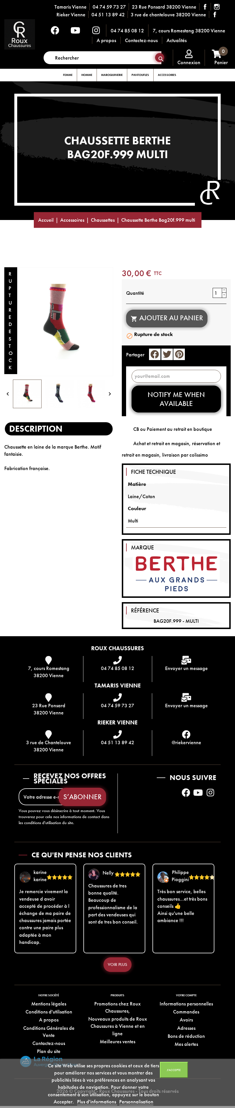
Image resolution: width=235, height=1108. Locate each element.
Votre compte (186, 995)
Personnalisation (136, 1101)
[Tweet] (167, 354)
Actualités (177, 40)
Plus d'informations (97, 1101)
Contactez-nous (141, 40)
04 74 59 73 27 (109, 6)
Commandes (186, 1011)
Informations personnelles (186, 1003)
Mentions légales (48, 1003)
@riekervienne (186, 742)
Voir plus (117, 964)
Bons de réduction (186, 1036)
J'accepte (174, 1070)
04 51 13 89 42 (108, 14)
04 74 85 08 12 (127, 30)
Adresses (186, 1028)
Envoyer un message (186, 668)
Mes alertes (186, 1044)
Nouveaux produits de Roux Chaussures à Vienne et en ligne (117, 1025)
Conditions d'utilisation (49, 1011)
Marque (142, 547)
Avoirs (186, 1019)
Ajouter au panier (167, 318)
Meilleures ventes (117, 1041)
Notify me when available (176, 399)
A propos (106, 40)
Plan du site (48, 1051)
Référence (145, 610)
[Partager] (154, 354)
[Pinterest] (179, 354)
